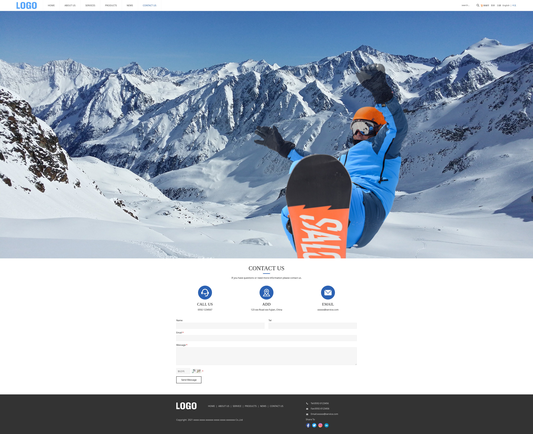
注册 (499, 5)
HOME (51, 5)
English (506, 5)
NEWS (130, 5)
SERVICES (90, 5)
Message (181, 344)
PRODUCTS (111, 5)
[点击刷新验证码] (196, 371)
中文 (514, 5)
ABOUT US (70, 5)
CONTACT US (149, 5)
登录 (493, 5)
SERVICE (237, 406)
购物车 (486, 5)
